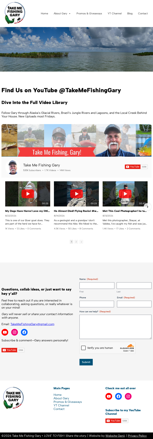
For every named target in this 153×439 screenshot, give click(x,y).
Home (44, 13)
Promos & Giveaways (89, 13)
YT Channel (115, 13)
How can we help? (95, 311)
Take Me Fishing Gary (41, 165)
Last (119, 291)
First (81, 291)
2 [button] (76, 242)
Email (126, 297)
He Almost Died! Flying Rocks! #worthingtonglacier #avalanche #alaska (76, 211)
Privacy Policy (137, 436)
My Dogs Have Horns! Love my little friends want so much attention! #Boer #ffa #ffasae (27, 211)
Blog (129, 13)
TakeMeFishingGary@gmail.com (32, 324)
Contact (143, 13)
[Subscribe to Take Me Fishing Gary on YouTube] (136, 167)
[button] (5, 207)
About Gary (60, 13)
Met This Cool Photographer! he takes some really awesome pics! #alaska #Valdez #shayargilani (125, 211)
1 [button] (71, 242)
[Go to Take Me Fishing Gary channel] (12, 167)
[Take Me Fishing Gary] (14, 24)
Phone (82, 297)
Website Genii (115, 436)
